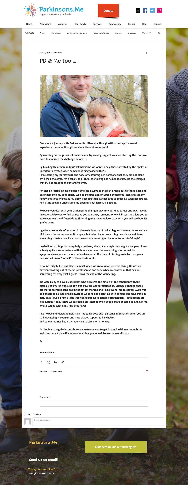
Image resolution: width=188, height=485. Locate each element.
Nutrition (56, 32)
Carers (118, 32)
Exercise (131, 32)
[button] (45, 24)
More (145, 32)
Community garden (77, 32)
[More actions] (146, 52)
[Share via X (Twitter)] (48, 362)
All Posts (29, 32)
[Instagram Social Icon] (159, 10)
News (43, 32)
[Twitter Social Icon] (152, 10)
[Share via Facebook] (41, 362)
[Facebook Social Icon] (145, 10)
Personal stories (101, 32)
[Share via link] (62, 362)
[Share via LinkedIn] (55, 362)
